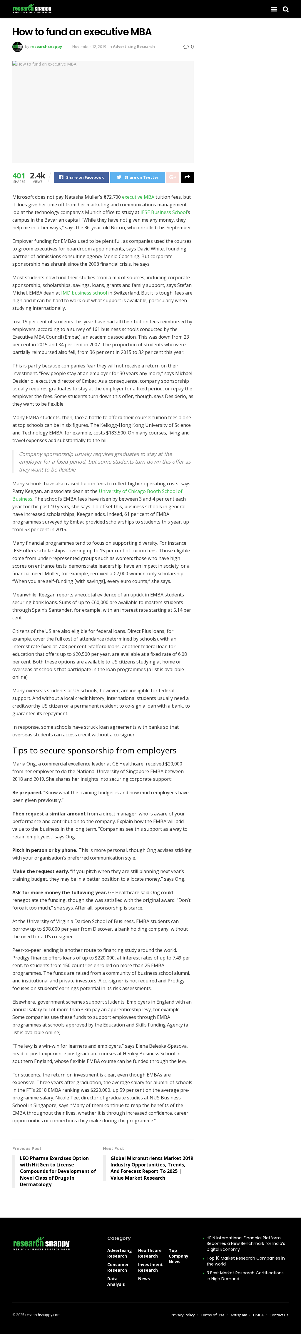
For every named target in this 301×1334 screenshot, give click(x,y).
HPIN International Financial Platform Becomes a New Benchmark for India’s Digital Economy (246, 1243)
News (144, 1278)
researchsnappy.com (43, 1314)
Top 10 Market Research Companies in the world (246, 1261)
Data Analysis (116, 1281)
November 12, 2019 (89, 46)
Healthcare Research (150, 1253)
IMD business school (84, 293)
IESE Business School (164, 212)
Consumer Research (118, 1267)
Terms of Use (213, 1315)
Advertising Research (134, 46)
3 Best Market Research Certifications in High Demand (245, 1276)
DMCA (258, 1315)
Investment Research (150, 1267)
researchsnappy (46, 46)
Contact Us (279, 1315)
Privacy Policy (183, 1315)
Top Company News (178, 1256)
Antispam (238, 1315)
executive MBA (138, 197)
